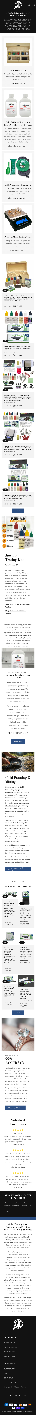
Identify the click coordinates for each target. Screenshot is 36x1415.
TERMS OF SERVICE (10, 1347)
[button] (2, 5)
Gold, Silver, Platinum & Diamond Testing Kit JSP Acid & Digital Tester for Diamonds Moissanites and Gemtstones (18, 496)
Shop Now (18, 741)
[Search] (29, 5)
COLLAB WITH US (10, 1382)
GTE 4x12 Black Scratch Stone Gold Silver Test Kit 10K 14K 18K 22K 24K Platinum (25, 994)
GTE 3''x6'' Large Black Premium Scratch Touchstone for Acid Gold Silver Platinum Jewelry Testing (10, 991)
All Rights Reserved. (28, 1411)
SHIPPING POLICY (10, 1356)
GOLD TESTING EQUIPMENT (14, 1411)
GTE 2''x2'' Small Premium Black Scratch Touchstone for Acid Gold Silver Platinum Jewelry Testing (26, 914)
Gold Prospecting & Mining (15, 869)
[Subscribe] (30, 1211)
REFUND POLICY (9, 1343)
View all (18, 511)
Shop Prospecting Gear (16, 198)
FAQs (5, 1373)
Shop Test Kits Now (15, 1108)
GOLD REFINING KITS (18, 733)
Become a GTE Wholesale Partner (15, 1387)
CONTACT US (8, 1378)
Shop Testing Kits (16, 83)
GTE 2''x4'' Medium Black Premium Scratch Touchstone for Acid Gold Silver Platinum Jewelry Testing (26, 953)
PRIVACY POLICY (9, 1352)
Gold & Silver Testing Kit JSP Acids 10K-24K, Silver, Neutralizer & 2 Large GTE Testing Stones (17, 348)
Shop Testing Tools (16, 250)
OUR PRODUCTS (9, 1369)
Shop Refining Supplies (16, 146)
